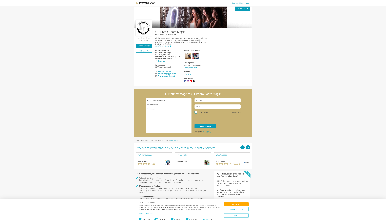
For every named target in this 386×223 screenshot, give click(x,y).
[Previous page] (242, 147)
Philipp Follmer (183, 154)
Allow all (236, 204)
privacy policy (206, 132)
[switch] (156, 219)
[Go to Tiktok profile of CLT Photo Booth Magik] (194, 82)
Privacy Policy (149, 214)
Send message (205, 126)
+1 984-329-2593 (164, 71)
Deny (236, 215)
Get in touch (243, 8)
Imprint (141, 214)
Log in (247, 3)
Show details (205, 219)
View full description (162, 46)
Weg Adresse (221, 154)
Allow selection (236, 209)
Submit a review (144, 45)
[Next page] (248, 147)
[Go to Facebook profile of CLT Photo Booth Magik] (185, 82)
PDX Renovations (145, 154)
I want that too (237, 3)
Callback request (203, 112)
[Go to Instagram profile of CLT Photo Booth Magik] (188, 82)
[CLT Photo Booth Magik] (144, 28)
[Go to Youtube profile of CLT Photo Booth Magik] (191, 82)
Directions (161, 61)
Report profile (174, 140)
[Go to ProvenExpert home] (145, 4)
